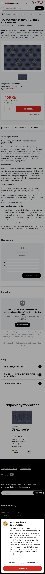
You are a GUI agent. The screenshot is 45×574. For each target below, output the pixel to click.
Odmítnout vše (32, 562)
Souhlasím (23, 568)
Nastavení (12, 562)
